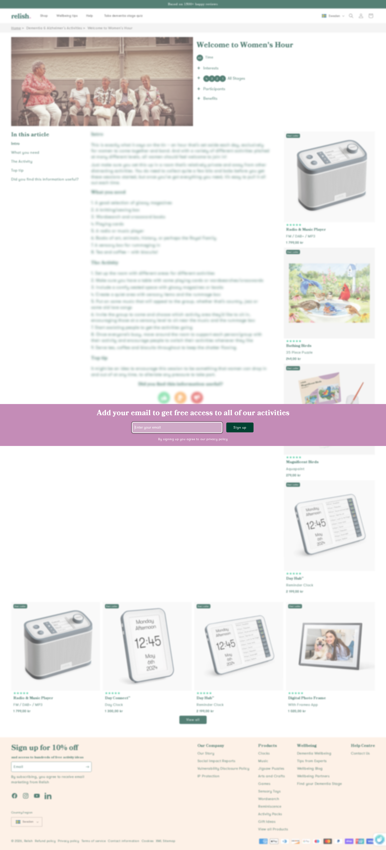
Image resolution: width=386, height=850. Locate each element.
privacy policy (217, 439)
